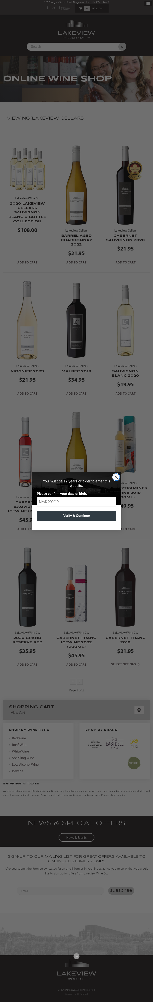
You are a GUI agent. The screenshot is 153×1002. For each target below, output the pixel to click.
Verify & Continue (76, 515)
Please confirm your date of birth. (62, 493)
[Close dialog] (116, 477)
